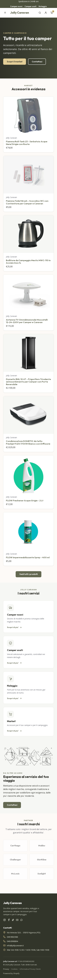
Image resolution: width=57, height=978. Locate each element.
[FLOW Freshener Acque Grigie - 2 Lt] (28, 474)
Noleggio (43, 6)
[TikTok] (13, 920)
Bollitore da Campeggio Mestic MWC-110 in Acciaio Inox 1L (28, 261)
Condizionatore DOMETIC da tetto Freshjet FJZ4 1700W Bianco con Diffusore (28, 442)
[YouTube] (17, 920)
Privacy (6, 969)
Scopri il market (14, 61)
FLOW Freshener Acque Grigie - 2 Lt (24, 500)
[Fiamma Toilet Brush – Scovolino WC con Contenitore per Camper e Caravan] (28, 174)
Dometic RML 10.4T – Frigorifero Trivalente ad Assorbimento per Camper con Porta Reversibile (28, 382)
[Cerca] (40, 12)
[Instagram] (4, 920)
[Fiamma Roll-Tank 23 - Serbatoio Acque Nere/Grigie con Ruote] (28, 115)
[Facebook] (8, 920)
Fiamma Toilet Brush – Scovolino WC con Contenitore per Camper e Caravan (27, 202)
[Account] (45, 12)
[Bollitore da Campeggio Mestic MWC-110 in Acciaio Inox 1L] (28, 234)
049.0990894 (12, 941)
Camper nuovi (16, 6)
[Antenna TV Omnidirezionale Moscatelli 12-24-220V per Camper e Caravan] (28, 293)
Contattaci (37, 61)
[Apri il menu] (5, 13)
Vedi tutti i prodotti (28, 574)
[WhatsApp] (21, 920)
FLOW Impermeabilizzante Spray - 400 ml (28, 557)
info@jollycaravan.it (15, 945)
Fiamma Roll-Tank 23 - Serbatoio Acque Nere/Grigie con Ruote (26, 142)
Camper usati (30, 6)
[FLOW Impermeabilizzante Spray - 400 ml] (28, 531)
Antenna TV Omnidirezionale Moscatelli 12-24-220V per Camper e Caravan (27, 321)
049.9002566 (12, 937)
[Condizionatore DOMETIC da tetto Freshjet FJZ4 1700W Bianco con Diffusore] (28, 415)
